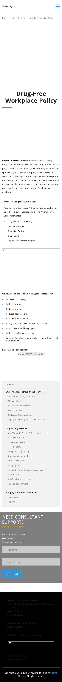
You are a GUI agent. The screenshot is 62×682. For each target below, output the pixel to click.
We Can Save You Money (19, 405)
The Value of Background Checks (23, 396)
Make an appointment (18, 483)
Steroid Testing (14, 446)
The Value (12, 501)
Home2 (9, 384)
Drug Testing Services (16, 428)
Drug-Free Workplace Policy (20, 456)
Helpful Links (13, 474)
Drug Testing (13, 235)
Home (5, 18)
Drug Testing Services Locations (22, 479)
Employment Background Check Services (25, 391)
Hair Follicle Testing (16, 437)
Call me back (12, 574)
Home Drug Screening (17, 442)
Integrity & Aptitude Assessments (21, 492)
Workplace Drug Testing (18, 451)
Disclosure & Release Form (20, 415)
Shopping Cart (14, 465)
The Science (13, 497)
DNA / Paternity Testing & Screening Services (28, 433)
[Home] (7, 6)
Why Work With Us (16, 401)
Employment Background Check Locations (26, 419)
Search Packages (15, 410)
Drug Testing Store (16, 460)
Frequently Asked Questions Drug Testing (26, 470)
